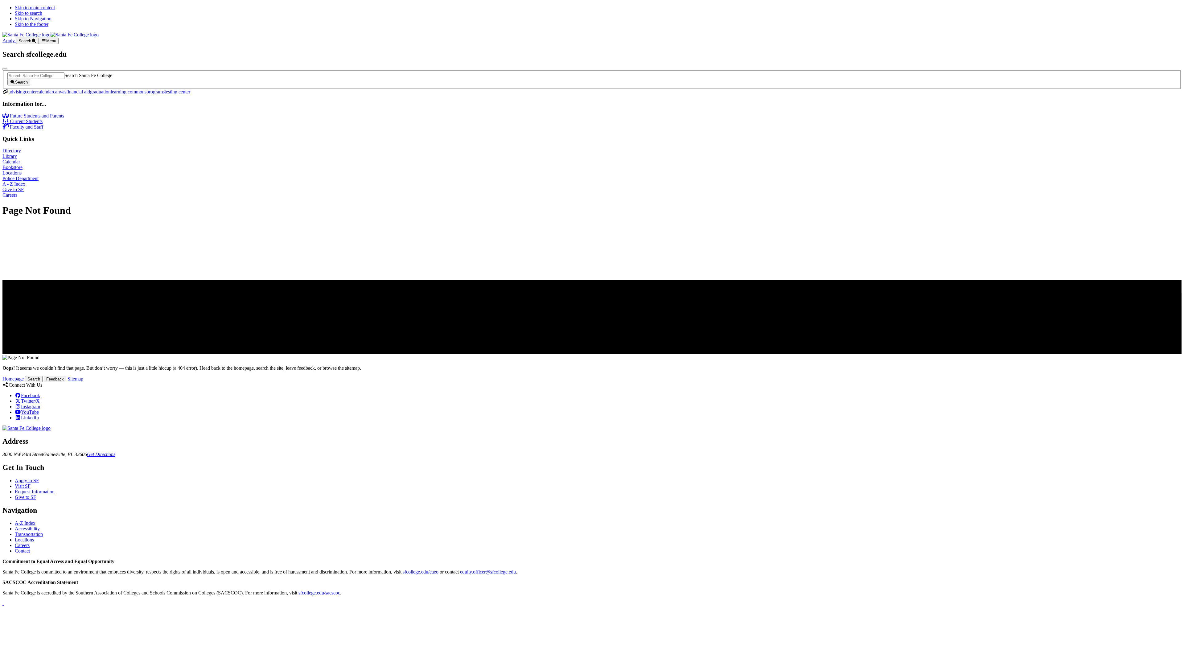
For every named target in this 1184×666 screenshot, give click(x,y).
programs (155, 91)
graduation (100, 91)
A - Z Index (13, 184)
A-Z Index (25, 523)
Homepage (13, 378)
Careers (9, 195)
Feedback (55, 379)
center (31, 91)
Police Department (20, 178)
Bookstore (12, 167)
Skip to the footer (31, 24)
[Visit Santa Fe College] (26, 428)
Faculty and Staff (26, 127)
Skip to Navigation (33, 18)
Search (33, 379)
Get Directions (101, 454)
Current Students (26, 121)
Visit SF (23, 486)
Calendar (11, 161)
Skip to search (28, 13)
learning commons (128, 91)
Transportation (29, 534)
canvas (59, 91)
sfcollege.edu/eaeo (420, 571)
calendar (45, 91)
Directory (11, 150)
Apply (9, 40)
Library (9, 156)
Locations (12, 172)
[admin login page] (3, 603)
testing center (177, 91)
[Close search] (4, 69)
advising (17, 91)
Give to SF (13, 189)
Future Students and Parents (36, 115)
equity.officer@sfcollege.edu (488, 571)
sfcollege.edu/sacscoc (319, 592)
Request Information (35, 491)
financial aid (78, 91)
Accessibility (27, 528)
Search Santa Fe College (88, 75)
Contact (22, 550)
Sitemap (75, 378)
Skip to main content (35, 7)
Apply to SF (27, 480)
